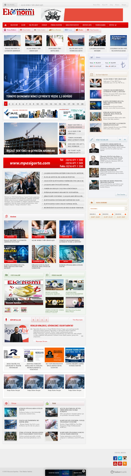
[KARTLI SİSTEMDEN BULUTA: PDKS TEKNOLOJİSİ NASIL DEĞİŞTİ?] (95, 109)
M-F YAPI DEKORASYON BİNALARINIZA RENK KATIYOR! (54, 365)
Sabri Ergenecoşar (94, 188)
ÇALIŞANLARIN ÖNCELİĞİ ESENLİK (56, 184)
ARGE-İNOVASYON (72, 25)
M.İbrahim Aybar (94, 151)
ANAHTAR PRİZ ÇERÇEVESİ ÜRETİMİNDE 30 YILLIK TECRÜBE (74, 294)
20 (82, 104)
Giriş (111, 4)
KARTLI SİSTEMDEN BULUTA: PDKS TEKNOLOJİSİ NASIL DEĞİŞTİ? (14, 266)
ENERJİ (44, 25)
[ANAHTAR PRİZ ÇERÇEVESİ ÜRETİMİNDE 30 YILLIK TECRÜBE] (75, 290)
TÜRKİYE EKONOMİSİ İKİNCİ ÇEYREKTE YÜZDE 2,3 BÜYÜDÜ (70, 241)
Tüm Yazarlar (94, 30)
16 (64, 104)
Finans (70, 30)
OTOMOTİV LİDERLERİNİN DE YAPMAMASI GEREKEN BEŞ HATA (111, 144)
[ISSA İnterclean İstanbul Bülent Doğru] (75, 307)
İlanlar (81, 30)
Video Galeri (41, 30)
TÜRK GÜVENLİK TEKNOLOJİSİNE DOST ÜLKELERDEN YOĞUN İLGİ (31, 433)
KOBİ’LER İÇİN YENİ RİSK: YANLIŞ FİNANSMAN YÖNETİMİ (72, 421)
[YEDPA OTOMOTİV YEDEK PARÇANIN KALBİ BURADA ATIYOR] (55, 307)
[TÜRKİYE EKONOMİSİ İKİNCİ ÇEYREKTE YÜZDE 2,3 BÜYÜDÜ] (95, 98)
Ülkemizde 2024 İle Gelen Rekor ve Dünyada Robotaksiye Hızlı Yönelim (111, 157)
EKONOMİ (14, 25)
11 (42, 104)
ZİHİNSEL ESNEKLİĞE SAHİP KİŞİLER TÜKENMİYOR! (110, 169)
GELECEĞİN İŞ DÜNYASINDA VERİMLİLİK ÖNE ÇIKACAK (64, 181)
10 (37, 104)
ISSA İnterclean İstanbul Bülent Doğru (73, 310)
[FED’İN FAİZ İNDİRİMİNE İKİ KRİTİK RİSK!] (10, 428)
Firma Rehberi (11, 30)
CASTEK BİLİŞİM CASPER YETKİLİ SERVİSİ (75, 364)
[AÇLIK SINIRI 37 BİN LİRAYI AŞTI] (95, 87)
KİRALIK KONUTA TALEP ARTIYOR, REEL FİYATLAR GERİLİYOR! (41, 266)
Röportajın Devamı (41, 341)
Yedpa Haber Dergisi (13, 390)
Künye (117, 4)
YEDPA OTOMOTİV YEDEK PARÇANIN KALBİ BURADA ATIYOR (54, 311)
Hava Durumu (56, 30)
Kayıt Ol (104, 4)
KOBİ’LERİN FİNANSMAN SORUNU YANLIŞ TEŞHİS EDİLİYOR (72, 433)
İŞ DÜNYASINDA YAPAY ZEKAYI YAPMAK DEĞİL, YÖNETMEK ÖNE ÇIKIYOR (61, 205)
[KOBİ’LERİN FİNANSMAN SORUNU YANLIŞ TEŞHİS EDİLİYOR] (51, 440)
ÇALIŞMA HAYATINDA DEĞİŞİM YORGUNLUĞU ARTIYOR (63, 173)
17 (69, 104)
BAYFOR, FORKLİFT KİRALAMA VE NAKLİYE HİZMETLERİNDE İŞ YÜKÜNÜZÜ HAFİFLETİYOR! (33, 367)
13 (51, 104)
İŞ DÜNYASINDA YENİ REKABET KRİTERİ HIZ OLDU (62, 200)
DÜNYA (111, 25)
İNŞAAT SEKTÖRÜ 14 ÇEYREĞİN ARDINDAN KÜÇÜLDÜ (15, 241)
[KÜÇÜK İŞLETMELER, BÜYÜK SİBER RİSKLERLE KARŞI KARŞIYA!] (51, 416)
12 (46, 104)
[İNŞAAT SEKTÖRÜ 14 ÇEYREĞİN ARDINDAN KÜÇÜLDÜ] (31, 138)
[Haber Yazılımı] (121, 472)
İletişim (124, 4)
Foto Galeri (26, 30)
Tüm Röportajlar (78, 320)
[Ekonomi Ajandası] (8, 312)
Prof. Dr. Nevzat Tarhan (94, 175)
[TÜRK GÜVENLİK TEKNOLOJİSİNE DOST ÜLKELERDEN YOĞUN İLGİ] (10, 440)
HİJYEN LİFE (87, 25)
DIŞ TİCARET (33, 25)
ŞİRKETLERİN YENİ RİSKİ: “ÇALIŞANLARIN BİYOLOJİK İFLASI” (63, 197)
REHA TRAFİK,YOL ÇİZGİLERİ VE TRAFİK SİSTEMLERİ (13, 365)
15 (60, 104)
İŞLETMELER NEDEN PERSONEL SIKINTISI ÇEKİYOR (111, 181)
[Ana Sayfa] (5, 25)
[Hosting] (112, 472)
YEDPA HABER (100, 25)
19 (78, 104)
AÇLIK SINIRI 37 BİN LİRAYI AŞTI (32, 5)
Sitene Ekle (96, 4)
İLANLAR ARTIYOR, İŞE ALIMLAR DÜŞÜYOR (59, 177)
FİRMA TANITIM (56, 25)
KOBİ (23, 25)
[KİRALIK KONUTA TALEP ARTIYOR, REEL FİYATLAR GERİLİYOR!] (95, 120)
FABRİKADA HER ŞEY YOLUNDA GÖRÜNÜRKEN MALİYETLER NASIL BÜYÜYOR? (60, 190)
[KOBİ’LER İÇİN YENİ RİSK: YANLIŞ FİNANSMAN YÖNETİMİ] (51, 428)
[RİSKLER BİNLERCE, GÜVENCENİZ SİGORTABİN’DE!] (17, 342)
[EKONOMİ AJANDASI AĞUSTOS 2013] (16, 312)
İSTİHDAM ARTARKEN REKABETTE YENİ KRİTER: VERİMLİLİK (61, 193)
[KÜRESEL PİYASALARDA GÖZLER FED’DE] (10, 416)
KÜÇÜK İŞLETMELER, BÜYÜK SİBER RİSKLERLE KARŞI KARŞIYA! (70, 410)
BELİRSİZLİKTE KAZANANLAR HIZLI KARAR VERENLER (63, 207)
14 (55, 104)
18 (73, 104)
